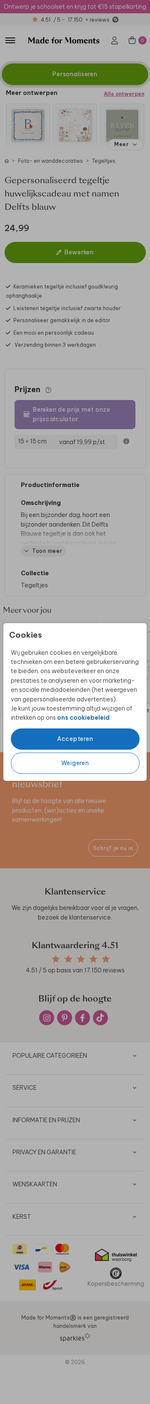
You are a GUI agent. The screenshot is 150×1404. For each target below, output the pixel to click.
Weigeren (75, 763)
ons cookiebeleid (83, 717)
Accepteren (75, 739)
